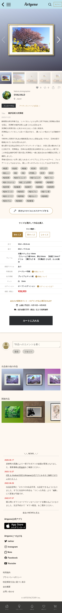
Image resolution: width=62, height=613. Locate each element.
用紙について (42, 276)
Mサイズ (31, 234)
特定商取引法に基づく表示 (14, 581)
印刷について (39, 271)
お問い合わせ (8, 591)
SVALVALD (19, 94)
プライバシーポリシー (12, 577)
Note (9, 552)
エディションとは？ (46, 286)
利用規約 (6, 572)
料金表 (22, 467)
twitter (11, 541)
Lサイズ (44, 234)
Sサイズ (17, 234)
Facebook (13, 557)
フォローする (8, 105)
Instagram (13, 546)
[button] (59, 40)
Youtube (12, 563)
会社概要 (6, 586)
